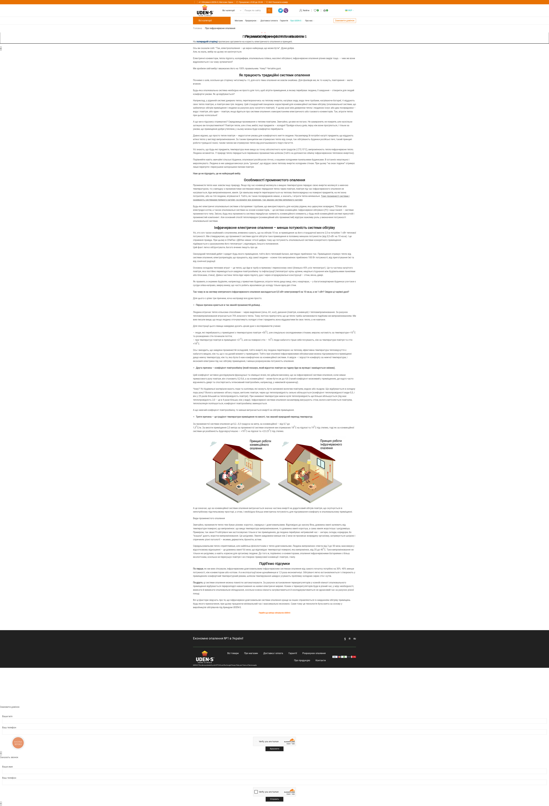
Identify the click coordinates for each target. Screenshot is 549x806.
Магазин (239, 20)
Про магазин (251, 653)
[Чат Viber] (286, 10)
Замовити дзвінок (345, 20)
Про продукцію (302, 660)
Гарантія (284, 20)
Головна (197, 28)
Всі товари (233, 653)
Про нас (309, 20)
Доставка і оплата (269, 20)
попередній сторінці (207, 41)
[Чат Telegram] (280, 10)
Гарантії (293, 653)
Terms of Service (248, 665)
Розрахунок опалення (314, 653)
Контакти (321, 660)
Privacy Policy (235, 665)
